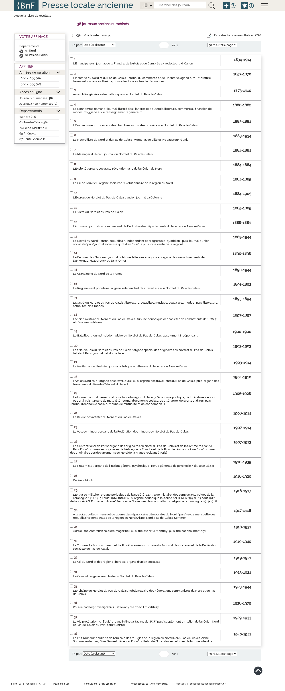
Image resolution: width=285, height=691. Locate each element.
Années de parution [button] (34, 72)
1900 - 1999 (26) (30, 84)
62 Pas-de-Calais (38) (33, 122)
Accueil (19, 15)
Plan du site (61, 683)
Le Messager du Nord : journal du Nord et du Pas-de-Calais (113, 154)
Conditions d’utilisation (100, 683)
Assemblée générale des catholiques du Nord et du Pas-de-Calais (118, 94)
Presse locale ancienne (87, 5)
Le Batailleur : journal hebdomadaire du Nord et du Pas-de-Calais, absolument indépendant (135, 335)
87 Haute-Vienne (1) (32, 139)
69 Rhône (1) (28, 133)
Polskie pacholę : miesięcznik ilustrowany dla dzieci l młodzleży (116, 607)
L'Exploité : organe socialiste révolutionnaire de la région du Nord (117, 168)
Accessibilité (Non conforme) (149, 683)
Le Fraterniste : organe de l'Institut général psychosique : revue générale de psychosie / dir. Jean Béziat (143, 465)
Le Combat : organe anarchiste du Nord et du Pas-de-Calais (113, 576)
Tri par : (77, 45)
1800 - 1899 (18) (30, 78)
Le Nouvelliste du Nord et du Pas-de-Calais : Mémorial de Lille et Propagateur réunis (130, 139)
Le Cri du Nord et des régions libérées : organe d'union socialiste (117, 561)
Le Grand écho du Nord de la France (97, 273)
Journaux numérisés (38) (36, 98)
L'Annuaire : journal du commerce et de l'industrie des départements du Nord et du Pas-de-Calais (139, 226)
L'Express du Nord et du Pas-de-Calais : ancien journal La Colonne (117, 197)
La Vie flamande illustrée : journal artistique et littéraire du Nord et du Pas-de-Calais (130, 366)
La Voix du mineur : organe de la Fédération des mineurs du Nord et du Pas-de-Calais (131, 431)
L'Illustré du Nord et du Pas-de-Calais (98, 212)
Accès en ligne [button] (30, 92)
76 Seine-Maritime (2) (33, 128)
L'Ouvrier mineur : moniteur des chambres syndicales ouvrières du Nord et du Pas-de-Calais (135, 125)
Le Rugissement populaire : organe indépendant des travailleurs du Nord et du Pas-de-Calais (136, 288)
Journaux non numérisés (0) (38, 103)
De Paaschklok (83, 480)
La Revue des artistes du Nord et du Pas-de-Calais (107, 417)
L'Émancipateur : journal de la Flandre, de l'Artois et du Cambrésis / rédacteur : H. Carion (133, 63)
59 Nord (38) (27, 116)
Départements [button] (30, 111)
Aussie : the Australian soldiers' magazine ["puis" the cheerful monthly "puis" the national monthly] (139, 531)
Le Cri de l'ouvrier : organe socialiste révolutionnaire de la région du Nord (123, 183)
